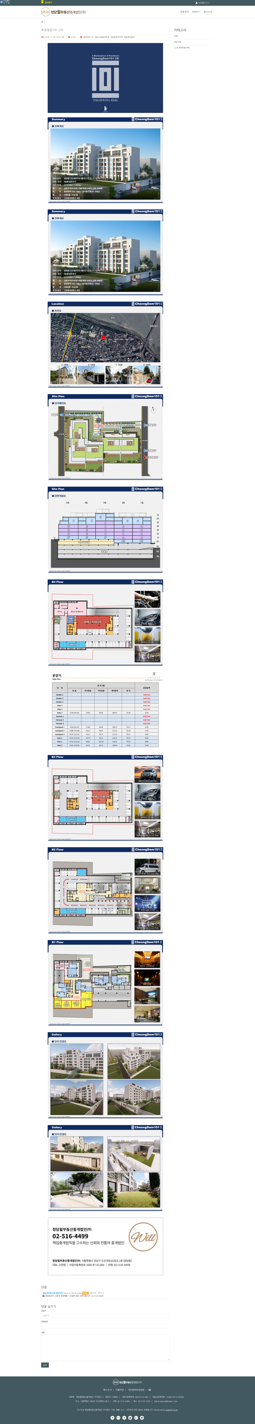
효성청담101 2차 (52, 30)
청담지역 (177, 42)
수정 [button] (102, 1293)
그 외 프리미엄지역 (181, 48)
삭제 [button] (94, 1293)
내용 (42, 1332)
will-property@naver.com (165, 1401)
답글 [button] (86, 1293)
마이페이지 (203, 3)
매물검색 (184, 12)
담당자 (43, 1311)
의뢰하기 (196, 12)
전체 (176, 36)
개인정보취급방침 (136, 1390)
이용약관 (120, 1390)
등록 (45, 1365)
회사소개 (208, 12)
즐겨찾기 (48, 3)
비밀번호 (44, 1322)
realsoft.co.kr (171, 1410)
